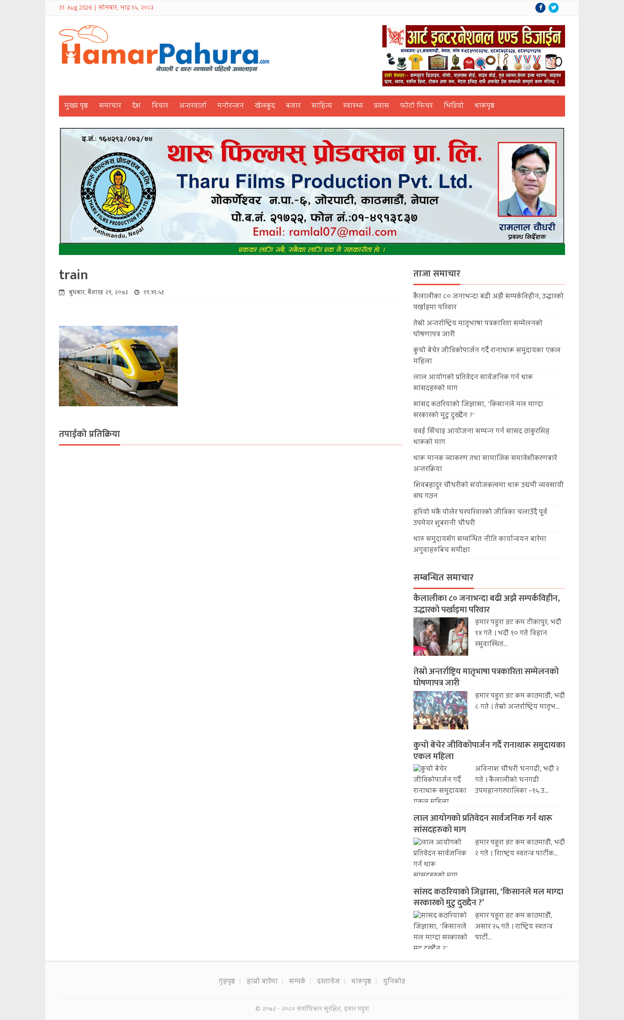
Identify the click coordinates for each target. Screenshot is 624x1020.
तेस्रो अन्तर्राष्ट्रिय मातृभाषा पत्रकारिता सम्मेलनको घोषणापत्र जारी (486, 677)
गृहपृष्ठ (227, 982)
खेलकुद (265, 106)
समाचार (110, 106)
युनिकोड (394, 982)
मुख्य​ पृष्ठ (76, 106)
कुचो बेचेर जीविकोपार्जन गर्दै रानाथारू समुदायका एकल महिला (489, 751)
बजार (293, 106)
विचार (160, 106)
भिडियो (454, 106)
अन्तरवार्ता (192, 106)
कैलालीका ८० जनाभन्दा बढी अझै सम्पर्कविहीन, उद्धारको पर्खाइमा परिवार (486, 604)
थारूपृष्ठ (485, 106)
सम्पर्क (297, 982)
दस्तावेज (328, 982)
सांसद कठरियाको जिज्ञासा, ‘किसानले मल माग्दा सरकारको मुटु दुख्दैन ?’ (488, 897)
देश (136, 106)
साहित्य (322, 106)
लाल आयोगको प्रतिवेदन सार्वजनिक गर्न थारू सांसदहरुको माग (482, 824)
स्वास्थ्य (353, 106)
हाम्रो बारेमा (262, 982)
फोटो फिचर (416, 106)
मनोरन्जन (230, 106)
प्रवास (381, 106)
